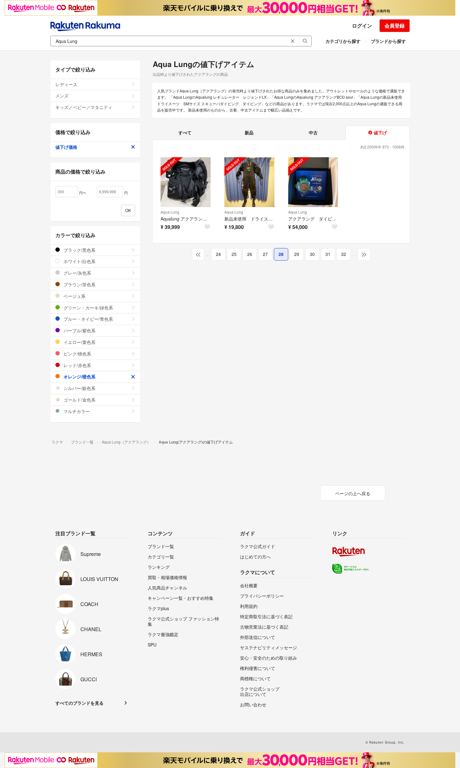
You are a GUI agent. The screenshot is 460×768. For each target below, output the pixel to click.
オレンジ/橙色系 (78, 376)
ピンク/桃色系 (76, 353)
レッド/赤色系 (76, 365)
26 (249, 254)
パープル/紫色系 (78, 330)
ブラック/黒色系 (78, 250)
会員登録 (395, 25)
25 (234, 254)
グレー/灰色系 (76, 273)
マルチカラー (76, 411)
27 (265, 254)
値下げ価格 (66, 147)
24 (218, 254)
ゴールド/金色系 (78, 400)
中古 (313, 132)
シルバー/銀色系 (78, 388)
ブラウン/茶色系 (78, 284)
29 (296, 254)
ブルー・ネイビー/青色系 (87, 319)
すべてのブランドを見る (79, 703)
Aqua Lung (170, 212)
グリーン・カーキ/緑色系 (87, 307)
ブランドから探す (388, 41)
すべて (185, 132)
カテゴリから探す (342, 41)
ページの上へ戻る (352, 493)
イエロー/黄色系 (78, 342)
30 (312, 254)
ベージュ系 (73, 296)
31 (327, 254)
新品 (249, 132)
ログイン (362, 25)
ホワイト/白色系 (78, 261)
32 (343, 254)
